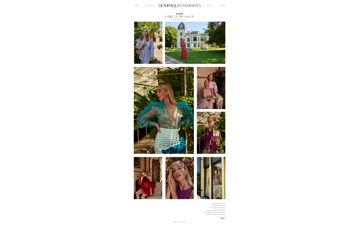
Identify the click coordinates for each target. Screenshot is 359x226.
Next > (223, 218)
